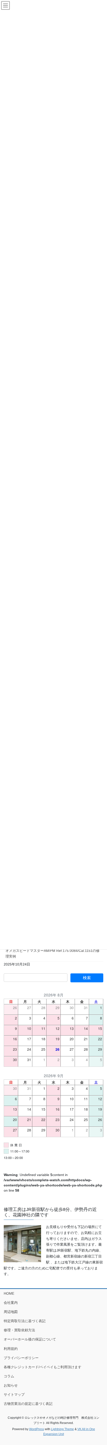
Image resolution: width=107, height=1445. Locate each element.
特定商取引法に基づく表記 (25, 1321)
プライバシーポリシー (21, 1358)
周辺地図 (11, 1312)
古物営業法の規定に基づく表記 (28, 1404)
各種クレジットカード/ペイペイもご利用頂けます (42, 1367)
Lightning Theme (62, 1429)
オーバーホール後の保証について (30, 1339)
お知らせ (11, 1385)
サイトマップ (14, 1394)
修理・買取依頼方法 (19, 1330)
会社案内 (11, 1303)
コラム (9, 1376)
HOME (9, 1293)
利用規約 (11, 1349)
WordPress (36, 1429)
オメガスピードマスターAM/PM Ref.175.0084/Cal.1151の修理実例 (52, 953)
